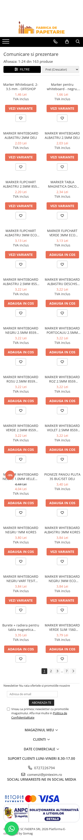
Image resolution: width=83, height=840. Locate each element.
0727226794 (44, 768)
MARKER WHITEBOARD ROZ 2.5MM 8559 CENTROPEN (62, 379)
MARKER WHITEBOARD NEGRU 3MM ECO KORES (62, 578)
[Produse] (6, 42)
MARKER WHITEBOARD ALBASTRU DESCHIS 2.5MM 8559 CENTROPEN (62, 281)
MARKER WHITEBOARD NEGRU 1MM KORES (20, 530)
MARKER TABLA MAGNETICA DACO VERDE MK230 (62, 184)
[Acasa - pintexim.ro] (41, 27)
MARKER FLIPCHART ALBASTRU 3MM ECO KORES (21, 233)
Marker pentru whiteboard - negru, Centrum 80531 (62, 86)
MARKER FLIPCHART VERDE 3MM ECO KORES (62, 233)
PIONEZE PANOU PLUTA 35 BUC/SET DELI (62, 476)
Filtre (24, 69)
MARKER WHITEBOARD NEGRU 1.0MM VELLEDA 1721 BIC (21, 476)
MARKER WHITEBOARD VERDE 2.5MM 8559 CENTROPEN (20, 427)
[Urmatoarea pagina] (73, 671)
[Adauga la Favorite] (20, 118)
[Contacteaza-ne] (55, 41)
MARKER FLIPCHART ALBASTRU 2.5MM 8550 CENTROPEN (21, 184)
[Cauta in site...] (78, 41)
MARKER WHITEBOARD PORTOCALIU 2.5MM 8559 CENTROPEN (62, 330)
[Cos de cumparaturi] (67, 41)
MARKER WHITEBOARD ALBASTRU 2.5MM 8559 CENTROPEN (21, 281)
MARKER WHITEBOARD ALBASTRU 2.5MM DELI (62, 135)
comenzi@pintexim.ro (44, 774)
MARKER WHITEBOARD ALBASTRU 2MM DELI (20, 135)
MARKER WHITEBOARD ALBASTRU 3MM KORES (62, 530)
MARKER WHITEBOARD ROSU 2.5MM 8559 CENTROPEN (20, 379)
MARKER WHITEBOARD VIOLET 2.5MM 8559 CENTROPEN (62, 427)
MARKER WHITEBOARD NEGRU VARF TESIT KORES (20, 578)
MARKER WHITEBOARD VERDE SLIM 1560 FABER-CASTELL (62, 627)
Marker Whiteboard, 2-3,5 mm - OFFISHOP (20, 86)
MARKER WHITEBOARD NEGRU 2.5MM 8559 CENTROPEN (20, 330)
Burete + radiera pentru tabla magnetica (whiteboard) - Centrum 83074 (20, 627)
